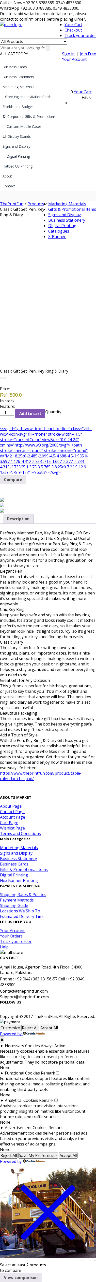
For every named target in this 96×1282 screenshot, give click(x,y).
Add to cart (30, 413)
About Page (11, 806)
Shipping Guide (14, 905)
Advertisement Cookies (26, 1127)
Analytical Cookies (21, 1100)
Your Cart (73, 24)
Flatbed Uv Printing (17, 166)
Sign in (68, 54)
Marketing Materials (18, 86)
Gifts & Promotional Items (72, 209)
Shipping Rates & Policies (23, 894)
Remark (48, 1073)
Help (4, 947)
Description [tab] (18, 518)
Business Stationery (18, 76)
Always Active (53, 1045)
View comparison (21, 1277)
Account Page (12, 817)
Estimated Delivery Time (22, 916)
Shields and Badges (17, 106)
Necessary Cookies (22, 1045)
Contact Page (12, 811)
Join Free (88, 54)
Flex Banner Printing (19, 880)
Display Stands (19, 136)
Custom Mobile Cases (24, 126)
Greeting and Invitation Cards (28, 96)
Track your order (80, 35)
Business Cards (14, 67)
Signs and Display (16, 146)
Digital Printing (18, 156)
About (7, 176)
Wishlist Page (12, 828)
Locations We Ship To (20, 911)
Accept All (49, 1028)
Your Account (74, 59)
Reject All (30, 1028)
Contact (8, 186)
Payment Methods (17, 900)
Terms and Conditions (20, 833)
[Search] (48, 48)
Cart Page (9, 822)
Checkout (73, 30)
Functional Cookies (22, 1073)
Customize (10, 1028)
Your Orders (11, 936)
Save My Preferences (38, 1155)
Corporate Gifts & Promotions (31, 116)
